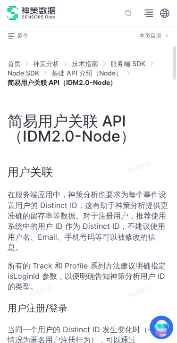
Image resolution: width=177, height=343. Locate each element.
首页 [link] (14, 63)
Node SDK (23, 73)
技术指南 (85, 63)
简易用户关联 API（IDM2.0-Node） (62, 82)
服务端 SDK (127, 63)
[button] (165, 13)
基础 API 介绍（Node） (86, 73)
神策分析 (46, 63)
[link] (46, 63)
